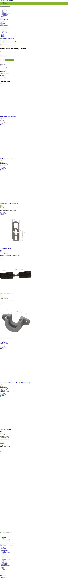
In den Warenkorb (9, 60)
